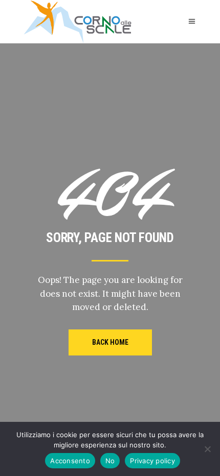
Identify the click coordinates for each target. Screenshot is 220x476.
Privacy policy (152, 461)
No (110, 461)
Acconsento (70, 461)
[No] (207, 449)
